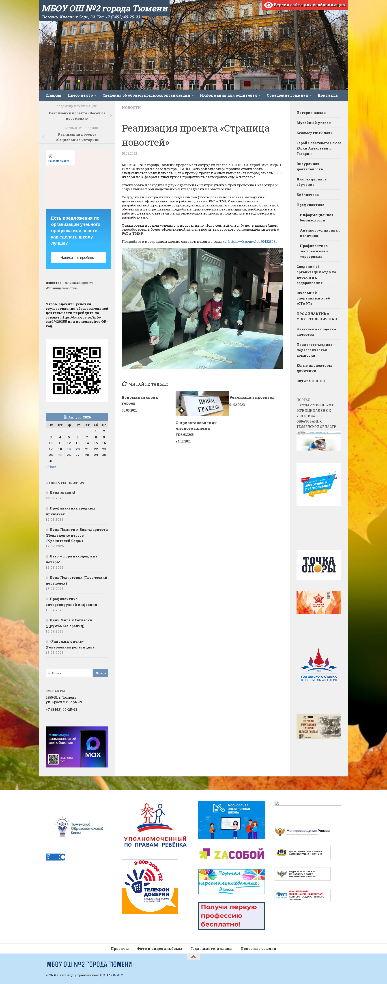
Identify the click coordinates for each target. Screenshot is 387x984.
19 (69, 449)
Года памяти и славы (211, 948)
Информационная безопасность (316, 217)
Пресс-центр (80, 95)
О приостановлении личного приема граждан (196, 428)
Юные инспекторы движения (314, 368)
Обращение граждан (287, 95)
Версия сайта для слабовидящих (309, 4)
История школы (312, 112)
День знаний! (62, 492)
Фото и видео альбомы (159, 948)
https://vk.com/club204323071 (252, 241)
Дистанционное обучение (312, 182)
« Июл (51, 466)
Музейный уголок (314, 122)
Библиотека (308, 194)
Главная (53, 95)
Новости (131, 107)
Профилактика (310, 204)
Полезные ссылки (258, 948)
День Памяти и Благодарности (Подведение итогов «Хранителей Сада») (77, 535)
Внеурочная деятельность (310, 166)
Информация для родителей (228, 95)
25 (60, 455)
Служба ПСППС (311, 381)
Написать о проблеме (78, 258)
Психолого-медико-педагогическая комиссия (315, 350)
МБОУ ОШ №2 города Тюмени (104, 8)
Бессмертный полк (315, 132)
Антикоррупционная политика (320, 233)
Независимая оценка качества (316, 332)
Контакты (328, 95)
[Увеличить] (102, 732)
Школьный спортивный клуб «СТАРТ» (313, 298)
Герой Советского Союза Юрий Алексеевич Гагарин (319, 148)
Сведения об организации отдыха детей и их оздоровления (316, 274)
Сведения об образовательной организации (146, 95)
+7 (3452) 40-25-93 (61, 709)
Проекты (120, 948)
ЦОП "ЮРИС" (111, 975)
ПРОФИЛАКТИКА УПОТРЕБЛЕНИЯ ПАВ (317, 316)
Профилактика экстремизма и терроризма (314, 251)
